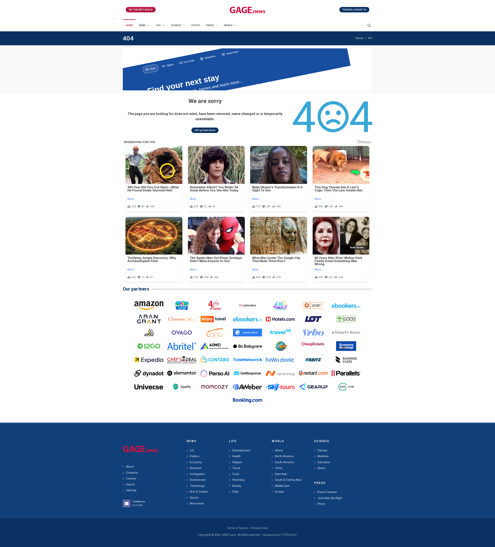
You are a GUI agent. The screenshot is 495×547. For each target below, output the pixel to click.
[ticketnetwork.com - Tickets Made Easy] (247, 359)
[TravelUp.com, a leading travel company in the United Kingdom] (280, 332)
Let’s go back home (205, 130)
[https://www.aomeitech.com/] (214, 346)
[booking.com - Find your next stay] (247, 69)
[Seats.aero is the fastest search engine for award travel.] (247, 332)
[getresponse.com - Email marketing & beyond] (247, 373)
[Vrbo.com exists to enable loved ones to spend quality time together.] (313, 332)
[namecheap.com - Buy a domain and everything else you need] (280, 373)
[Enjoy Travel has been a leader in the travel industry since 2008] (214, 319)
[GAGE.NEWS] (247, 9)
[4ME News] (214, 305)
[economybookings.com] (346, 346)
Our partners (136, 289)
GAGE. (229, 534)
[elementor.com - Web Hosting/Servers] (181, 373)
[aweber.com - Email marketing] (247, 387)
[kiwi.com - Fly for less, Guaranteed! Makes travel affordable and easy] (346, 387)
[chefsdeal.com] (181, 359)
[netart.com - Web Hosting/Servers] (313, 373)
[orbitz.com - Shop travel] (313, 359)
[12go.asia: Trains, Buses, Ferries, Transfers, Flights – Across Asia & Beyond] (148, 346)
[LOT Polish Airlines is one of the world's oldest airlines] (313, 319)
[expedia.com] (148, 359)
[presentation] (126, 69)
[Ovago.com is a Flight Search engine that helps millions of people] (181, 332)
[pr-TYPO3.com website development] (313, 305)
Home (359, 38)
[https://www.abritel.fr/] (181, 346)
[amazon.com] (148, 305)
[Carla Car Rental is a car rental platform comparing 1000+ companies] (214, 332)
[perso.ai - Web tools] (214, 373)
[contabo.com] (214, 359)
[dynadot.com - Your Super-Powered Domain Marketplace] (148, 373)
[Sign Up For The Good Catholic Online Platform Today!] (346, 332)
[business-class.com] (346, 359)
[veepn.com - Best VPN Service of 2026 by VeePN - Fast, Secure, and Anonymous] (181, 387)
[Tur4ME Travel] (280, 305)
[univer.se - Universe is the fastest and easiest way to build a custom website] (148, 387)
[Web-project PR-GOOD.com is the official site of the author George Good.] (346, 319)
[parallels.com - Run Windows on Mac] (346, 373)
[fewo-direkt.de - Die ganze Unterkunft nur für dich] (280, 359)
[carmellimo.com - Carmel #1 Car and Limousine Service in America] (280, 346)
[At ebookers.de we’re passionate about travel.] (346, 305)
